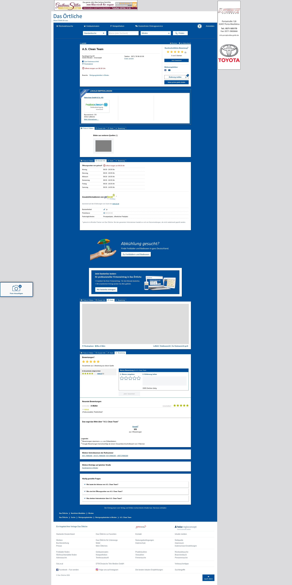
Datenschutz (140, 543)
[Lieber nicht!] (122, 378)
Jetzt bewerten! (176, 60)
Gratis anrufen (129, 59)
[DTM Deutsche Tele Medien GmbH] (155, 528)
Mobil (98, 543)
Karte (111, 128)
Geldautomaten (92, 26)
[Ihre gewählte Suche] (94, 33)
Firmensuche (140, 558)
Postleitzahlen (141, 552)
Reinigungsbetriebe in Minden (99, 75)
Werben (59, 540)
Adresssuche (61, 558)
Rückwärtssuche (66, 26)
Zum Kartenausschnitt (91, 61)
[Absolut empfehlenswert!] (139, 378)
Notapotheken (118, 26)
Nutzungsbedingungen (144, 540)
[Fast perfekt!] (134, 378)
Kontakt (138, 534)
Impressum (179, 543)
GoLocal (59, 564)
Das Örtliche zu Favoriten (106, 534)
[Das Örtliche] (67, 17)
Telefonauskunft (102, 558)
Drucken (174, 43)
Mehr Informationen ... (91, 119)
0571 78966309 (87, 456)
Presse (59, 546)
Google (135, 426)
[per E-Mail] (170, 70)
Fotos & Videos (88, 128)
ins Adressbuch (186, 43)
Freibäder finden (63, 552)
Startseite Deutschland (65, 534)
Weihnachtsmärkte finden (66, 555)
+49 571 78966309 (99, 456)
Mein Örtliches (101, 546)
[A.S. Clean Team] (103, 146)
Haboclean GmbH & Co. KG (93, 97)
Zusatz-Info (101, 128)
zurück (83, 43)
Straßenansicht (165, 346)
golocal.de (115, 204)
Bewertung (121, 128)
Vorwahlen (139, 555)
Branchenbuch (181, 555)
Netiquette (179, 540)
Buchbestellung (62, 543)
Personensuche (181, 558)
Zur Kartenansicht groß (180, 346)
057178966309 (111, 456)
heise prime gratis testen (176, 82)
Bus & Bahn (101, 346)
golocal (99, 373)
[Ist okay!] (130, 378)
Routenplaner (88, 64)
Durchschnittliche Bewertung (176, 48)
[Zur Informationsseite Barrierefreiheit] (199, 26)
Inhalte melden (181, 534)
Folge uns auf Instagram (108, 570)
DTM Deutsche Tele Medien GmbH (110, 564)
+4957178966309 (122, 456)
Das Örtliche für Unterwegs (107, 540)
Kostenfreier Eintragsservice (150, 26)
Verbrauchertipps (182, 564)
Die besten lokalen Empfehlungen (149, 570)
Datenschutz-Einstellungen (186, 546)
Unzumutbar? (167, 406)
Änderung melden (175, 77)
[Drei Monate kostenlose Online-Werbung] (135, 271)
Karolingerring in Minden (90, 468)
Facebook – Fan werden (69, 570)
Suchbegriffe (180, 570)
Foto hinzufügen (16, 293)
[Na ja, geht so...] (126, 378)
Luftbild (156, 346)
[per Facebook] (165, 70)
